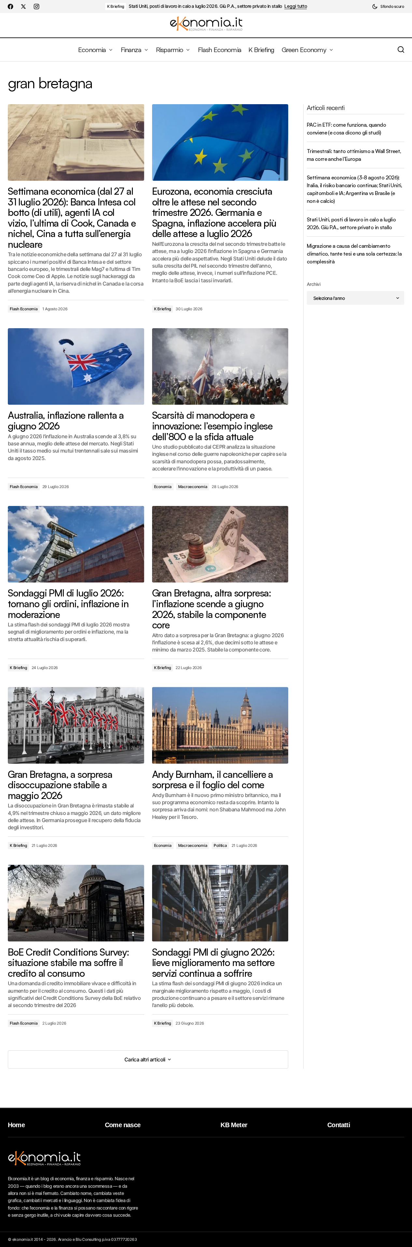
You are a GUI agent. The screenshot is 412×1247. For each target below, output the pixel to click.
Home (16, 1124)
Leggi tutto (295, 6)
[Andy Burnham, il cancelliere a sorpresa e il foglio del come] (220, 725)
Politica (220, 845)
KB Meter (233, 1124)
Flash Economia (24, 308)
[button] (388, 6)
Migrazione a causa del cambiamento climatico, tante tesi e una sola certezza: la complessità (354, 254)
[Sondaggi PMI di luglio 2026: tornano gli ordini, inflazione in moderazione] (76, 544)
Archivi (313, 284)
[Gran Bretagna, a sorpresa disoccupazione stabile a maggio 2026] (76, 725)
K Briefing (115, 6)
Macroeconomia (192, 486)
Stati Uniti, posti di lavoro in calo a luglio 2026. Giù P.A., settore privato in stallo (205, 6)
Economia (163, 486)
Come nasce (122, 1124)
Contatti (338, 1124)
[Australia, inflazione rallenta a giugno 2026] (76, 366)
